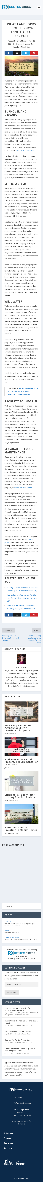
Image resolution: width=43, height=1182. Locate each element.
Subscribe (11, 992)
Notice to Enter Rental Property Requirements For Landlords (21, 762)
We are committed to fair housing (21, 1122)
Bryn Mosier (22, 41)
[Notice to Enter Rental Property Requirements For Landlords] (21, 746)
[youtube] (23, 1173)
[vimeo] (25, 1173)
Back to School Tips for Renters (18, 1031)
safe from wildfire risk (23, 487)
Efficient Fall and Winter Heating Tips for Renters (20, 796)
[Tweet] (17, 53)
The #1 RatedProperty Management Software (22, 954)
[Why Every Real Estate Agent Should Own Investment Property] (21, 711)
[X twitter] (17, 1173)
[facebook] (19, 1173)
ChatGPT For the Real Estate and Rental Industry (21, 1022)
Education (18, 44)
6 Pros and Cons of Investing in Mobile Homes (21, 829)
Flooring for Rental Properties (17, 1040)
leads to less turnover (25, 150)
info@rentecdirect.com (22, 1103)
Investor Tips (29, 44)
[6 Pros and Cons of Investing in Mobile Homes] (21, 814)
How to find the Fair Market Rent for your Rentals (22, 598)
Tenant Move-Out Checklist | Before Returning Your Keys (20, 1049)
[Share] (9, 53)
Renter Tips (26, 1034)
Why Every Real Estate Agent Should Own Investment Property (18, 728)
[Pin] (34, 53)
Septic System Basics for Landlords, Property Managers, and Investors (23, 391)
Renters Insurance (23, 1015)
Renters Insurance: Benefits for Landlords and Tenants (17, 1009)
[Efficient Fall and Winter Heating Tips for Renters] (21, 781)
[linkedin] (21, 1173)
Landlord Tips (19, 47)
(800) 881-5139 (22, 1097)
